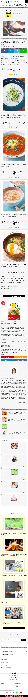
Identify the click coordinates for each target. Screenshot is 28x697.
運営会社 (16, 686)
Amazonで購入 (20, 357)
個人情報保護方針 (18, 683)
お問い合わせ (3, 689)
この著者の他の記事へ (22, 402)
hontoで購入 (7, 360)
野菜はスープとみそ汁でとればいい (9, 46)
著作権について (3, 686)
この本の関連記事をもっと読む (14, 296)
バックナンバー (14, 628)
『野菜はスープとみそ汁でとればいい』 (12, 58)
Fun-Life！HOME (18, 4)
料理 (3, 44)
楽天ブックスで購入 (7, 357)
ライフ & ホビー (24, 4)
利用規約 (2, 683)
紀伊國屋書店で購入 (20, 360)
